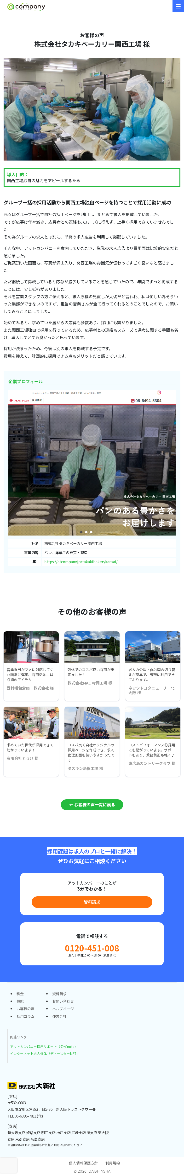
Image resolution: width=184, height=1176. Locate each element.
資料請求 (92, 902)
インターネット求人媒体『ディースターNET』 (45, 1053)
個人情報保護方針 (83, 1162)
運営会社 (59, 1016)
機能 (20, 1001)
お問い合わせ (63, 1001)
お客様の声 (25, 1008)
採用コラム (25, 1016)
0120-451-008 (92, 948)
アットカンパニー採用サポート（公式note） (44, 1046)
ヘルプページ (63, 1008)
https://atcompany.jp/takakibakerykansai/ (81, 561)
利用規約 (112, 1162)
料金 (20, 993)
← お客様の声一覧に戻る (92, 804)
